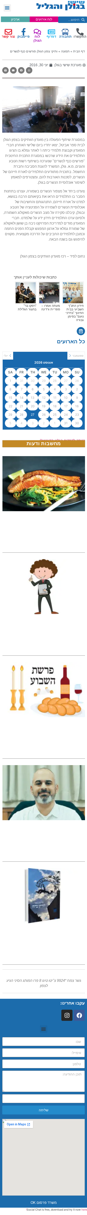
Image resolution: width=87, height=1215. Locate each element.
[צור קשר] (8, 31)
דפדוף (51, 36)
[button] (7, 8)
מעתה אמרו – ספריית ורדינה (50, 307)
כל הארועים (71, 341)
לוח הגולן (37, 38)
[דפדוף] (51, 31)
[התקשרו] (80, 31)
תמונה (65, 51)
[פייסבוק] (23, 31)
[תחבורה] (65, 31)
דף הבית (79, 51)
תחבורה (65, 36)
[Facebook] (79, 1015)
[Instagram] (66, 1015)
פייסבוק (23, 36)
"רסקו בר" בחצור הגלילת (27, 307)
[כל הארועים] (81, 331)
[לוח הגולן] (37, 31)
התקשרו (80, 36)
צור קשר (8, 36)
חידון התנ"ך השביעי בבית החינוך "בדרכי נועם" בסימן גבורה (75, 313)
